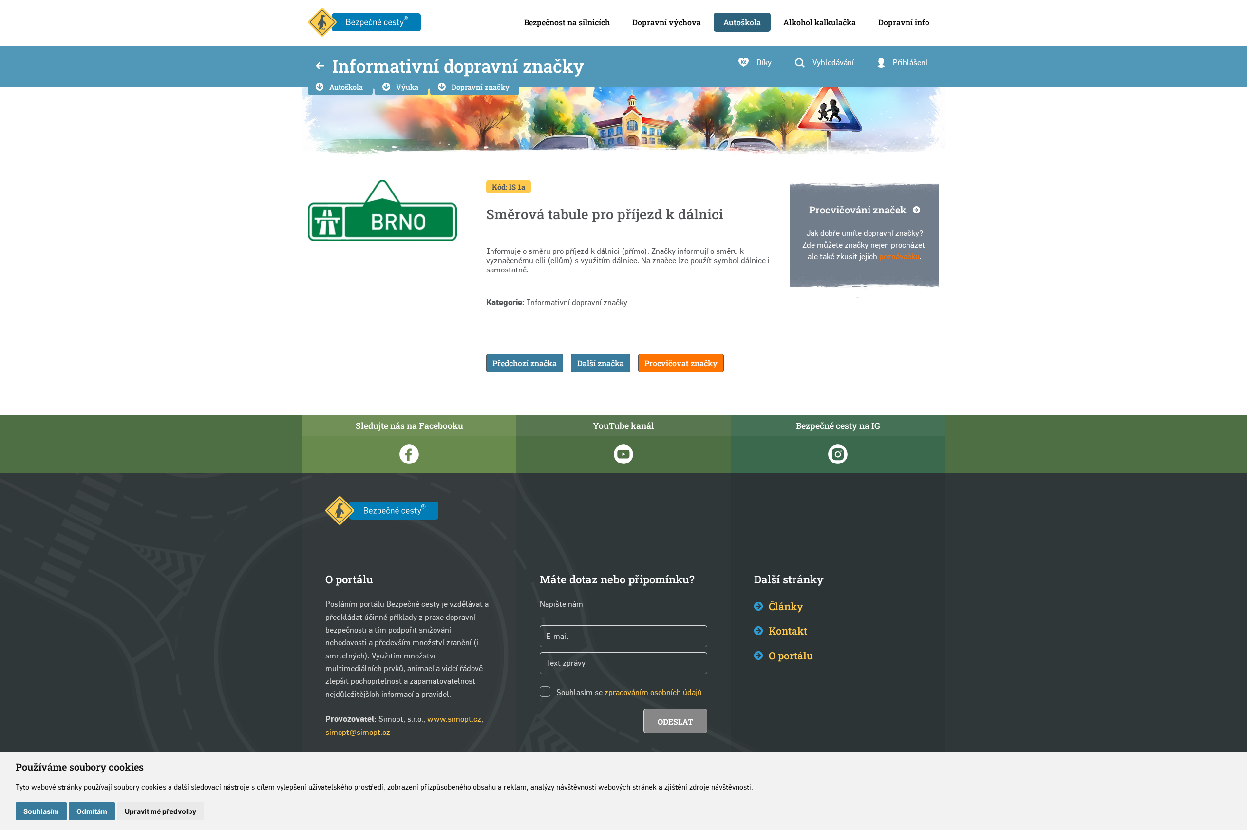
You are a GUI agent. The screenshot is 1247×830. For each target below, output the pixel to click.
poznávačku (899, 256)
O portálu (791, 655)
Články (786, 606)
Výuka (407, 87)
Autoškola (346, 87)
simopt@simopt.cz (357, 732)
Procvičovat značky (681, 363)
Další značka (600, 363)
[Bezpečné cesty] (364, 23)
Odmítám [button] (91, 811)
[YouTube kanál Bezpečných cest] (623, 454)
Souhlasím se (579, 692)
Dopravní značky (481, 87)
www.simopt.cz (454, 719)
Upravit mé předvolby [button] (160, 811)
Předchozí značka (524, 363)
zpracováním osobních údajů (653, 692)
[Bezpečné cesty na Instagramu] (838, 454)
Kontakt (788, 630)
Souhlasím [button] (41, 811)
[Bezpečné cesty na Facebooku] (409, 454)
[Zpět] (320, 67)
